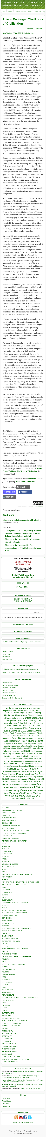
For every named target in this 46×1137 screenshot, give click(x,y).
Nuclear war (38, 764)
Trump (40, 784)
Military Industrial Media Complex (24, 761)
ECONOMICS (6, 985)
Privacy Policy (6, 1106)
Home (4, 11)
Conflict (27, 717)
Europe (23, 731)
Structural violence (11, 784)
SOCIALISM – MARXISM (10, 938)
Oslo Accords (22, 769)
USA (37, 787)
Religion (19, 777)
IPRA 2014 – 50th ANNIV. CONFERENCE (15, 1059)
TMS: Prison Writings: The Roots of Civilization (22, 469)
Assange (39, 711)
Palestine (33, 768)
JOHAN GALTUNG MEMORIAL (12, 810)
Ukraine (9, 787)
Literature (38, 756)
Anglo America (28, 708)
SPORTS (5, 1028)
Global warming (29, 738)
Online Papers (6, 654)
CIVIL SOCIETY (7, 1010)
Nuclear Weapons (11, 766)
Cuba (15, 723)
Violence (24, 790)
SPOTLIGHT (6, 905)
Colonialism (17, 718)
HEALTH (5, 946)
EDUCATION (6, 890)
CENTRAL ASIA (7, 892)
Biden (7, 713)
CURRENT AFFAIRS (8, 1013)
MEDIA (4, 897)
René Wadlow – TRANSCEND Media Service (18, 33)
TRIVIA (4, 1003)
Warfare (37, 793)
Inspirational (15, 746)
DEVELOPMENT (7, 990)
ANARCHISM (6, 992)
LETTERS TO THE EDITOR (11, 1018)
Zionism (30, 798)
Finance (18, 733)
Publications (6, 657)
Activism (10, 708)
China (17, 715)
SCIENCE (5, 967)
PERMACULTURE (8, 995)
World (23, 798)
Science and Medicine (27, 779)
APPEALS (5, 908)
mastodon (10, 492)
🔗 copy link (8, 497)
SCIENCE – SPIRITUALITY (11, 1026)
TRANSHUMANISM (8, 974)
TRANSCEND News (8, 813)
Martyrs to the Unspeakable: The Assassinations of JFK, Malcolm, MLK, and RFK (23, 548)
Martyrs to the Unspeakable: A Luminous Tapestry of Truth (22, 540)
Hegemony (14, 741)
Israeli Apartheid (37, 751)
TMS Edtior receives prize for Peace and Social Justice (20, 669)
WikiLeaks (16, 798)
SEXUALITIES (6, 1015)
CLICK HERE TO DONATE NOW (23, 563)
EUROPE (5, 895)
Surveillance (25, 784)
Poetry (4, 774)
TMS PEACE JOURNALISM (11, 825)
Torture (33, 784)
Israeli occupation (20, 753)
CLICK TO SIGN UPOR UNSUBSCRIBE (23, 600)
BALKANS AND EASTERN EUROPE (14, 885)
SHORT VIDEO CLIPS (9, 1051)
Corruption (10, 720)
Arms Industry (29, 711)
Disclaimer (5, 1103)
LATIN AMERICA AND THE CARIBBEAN (15, 903)
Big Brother (14, 713)
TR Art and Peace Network (10, 685)
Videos (30, 11)
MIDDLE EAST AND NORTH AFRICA (14, 910)
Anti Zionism (18, 711)
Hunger (7, 744)
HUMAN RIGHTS (7, 851)
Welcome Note (7, 659)
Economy (19, 728)
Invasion (15, 751)
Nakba (11, 764)
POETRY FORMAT (8, 1039)
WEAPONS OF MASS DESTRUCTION (14, 841)
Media (26, 758)
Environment (35, 728)
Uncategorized (7, 1054)
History (23, 741)
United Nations (25, 787)
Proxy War (33, 774)
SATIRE (4, 962)
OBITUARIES (6, 1041)
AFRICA (4, 859)
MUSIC (4, 1008)
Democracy (38, 723)
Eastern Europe (26, 726)
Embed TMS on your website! (23, 1122)
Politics (11, 774)
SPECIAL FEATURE (8, 969)
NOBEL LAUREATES (9, 828)
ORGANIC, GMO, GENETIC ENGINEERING (16, 956)
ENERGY (5, 879)
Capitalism (9, 715)
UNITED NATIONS (8, 923)
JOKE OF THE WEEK (9, 1044)
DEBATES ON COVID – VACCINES (13, 964)
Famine (6, 733)
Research (28, 777)
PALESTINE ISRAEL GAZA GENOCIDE (15, 913)
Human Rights (35, 741)
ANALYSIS (5, 849)
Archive (10, 11)
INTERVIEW (6, 980)
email (22, 487)
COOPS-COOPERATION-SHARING (14, 833)
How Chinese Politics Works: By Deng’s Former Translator (21, 642)
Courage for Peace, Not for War (30, 1089)
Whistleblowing (29, 796)
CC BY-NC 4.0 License (37, 506)
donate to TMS (34, 478)
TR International (7, 682)
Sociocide (13, 782)
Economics (9, 728)
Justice (7, 756)
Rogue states (38, 777)
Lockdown (9, 759)
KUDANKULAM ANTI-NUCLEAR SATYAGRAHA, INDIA (20, 997)
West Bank (17, 795)
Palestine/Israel (10, 771)
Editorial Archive (7, 652)
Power (19, 774)
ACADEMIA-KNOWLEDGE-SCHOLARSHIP (16, 928)
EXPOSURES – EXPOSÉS (11, 941)
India (25, 744)
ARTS (4, 977)
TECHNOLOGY (7, 854)
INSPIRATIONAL (7, 1031)
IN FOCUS (5, 856)
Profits (26, 774)
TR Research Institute (9, 693)
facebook (25, 492)
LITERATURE (6, 1005)
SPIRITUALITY (7, 1036)
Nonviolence (27, 764)
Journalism (38, 753)
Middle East (35, 758)
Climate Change (27, 715)
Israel (26, 750)
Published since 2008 (23, 1133)
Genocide (25, 735)
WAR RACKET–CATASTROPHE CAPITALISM (17, 874)
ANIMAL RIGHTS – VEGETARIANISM (14, 1021)
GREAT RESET (7, 982)
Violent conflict (36, 790)
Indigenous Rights (35, 744)
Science (13, 779)
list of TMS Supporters (25, 481)
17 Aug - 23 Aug (23, 587)
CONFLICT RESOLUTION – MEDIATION (15, 831)
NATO (18, 763)
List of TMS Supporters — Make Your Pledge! (23, 576)
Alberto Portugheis (8, 1084)
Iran (21, 751)
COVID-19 (20, 720)
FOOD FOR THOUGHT (9, 1033)
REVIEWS (30, 28)
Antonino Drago (7, 1080)
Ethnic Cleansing (12, 731)
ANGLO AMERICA (8, 867)
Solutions (22, 782)
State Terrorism (35, 781)
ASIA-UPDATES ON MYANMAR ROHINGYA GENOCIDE (20, 882)
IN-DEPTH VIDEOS (8, 1049)
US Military (14, 790)
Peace (29, 771)
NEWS (4, 869)
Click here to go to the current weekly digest (21, 519)
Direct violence (13, 725)
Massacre (17, 759)
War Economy (26, 793)
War (6, 793)
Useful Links (6, 1098)
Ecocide (36, 726)
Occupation (23, 766)
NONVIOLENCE (7, 836)
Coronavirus (37, 718)
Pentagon (38, 771)
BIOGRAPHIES (7, 823)
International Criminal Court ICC (18, 748)
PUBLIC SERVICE (8, 1000)
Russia (5, 779)
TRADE (4, 987)
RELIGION (5, 972)
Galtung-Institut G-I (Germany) (12, 698)
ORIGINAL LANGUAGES (10, 1046)
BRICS (31, 713)
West (7, 796)
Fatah (12, 733)
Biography (23, 713)
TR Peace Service (8, 690)
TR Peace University (8, 688)
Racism (12, 777)
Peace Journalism (20, 11)
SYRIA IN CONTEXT (8, 920)
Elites (25, 728)
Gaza (16, 735)
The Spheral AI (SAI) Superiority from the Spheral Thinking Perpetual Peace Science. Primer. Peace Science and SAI (23, 533)
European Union (34, 731)
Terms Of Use (6, 1101)
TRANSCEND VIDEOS (9, 815)
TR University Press (8, 695)
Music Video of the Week (10, 1062)
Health (5, 741)
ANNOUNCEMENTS (9, 820)
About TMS (38, 11)
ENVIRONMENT (7, 936)
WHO (38, 796)
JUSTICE (5, 872)
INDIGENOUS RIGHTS (9, 951)
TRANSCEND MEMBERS (10, 838)
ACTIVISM (5, 861)
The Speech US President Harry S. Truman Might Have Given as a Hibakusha (20, 1076)
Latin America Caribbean (22, 756)
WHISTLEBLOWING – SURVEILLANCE (15, 949)
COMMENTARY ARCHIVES (11, 1057)
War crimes (14, 793)
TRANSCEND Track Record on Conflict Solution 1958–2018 (22, 672)
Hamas (40, 738)
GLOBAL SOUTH (7, 900)
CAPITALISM (6, 933)
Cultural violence (25, 723)
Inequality (6, 746)
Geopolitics (17, 738)
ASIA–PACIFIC (7, 877)
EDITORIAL (6, 808)
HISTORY (5, 944)
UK (4, 787)
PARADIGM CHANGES (9, 954)
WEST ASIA (6, 926)
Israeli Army (7, 754)
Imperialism (16, 743)
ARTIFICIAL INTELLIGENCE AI (12, 931)
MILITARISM (6, 846)
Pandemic (21, 771)
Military (7, 761)
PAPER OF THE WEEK (9, 818)
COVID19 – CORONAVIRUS (11, 1023)
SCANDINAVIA (7, 918)
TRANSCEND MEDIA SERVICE (22, 2)
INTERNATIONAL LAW (9, 915)
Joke (31, 754)
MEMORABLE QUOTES (10, 864)
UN (15, 787)
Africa (17, 708)
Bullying (37, 713)
